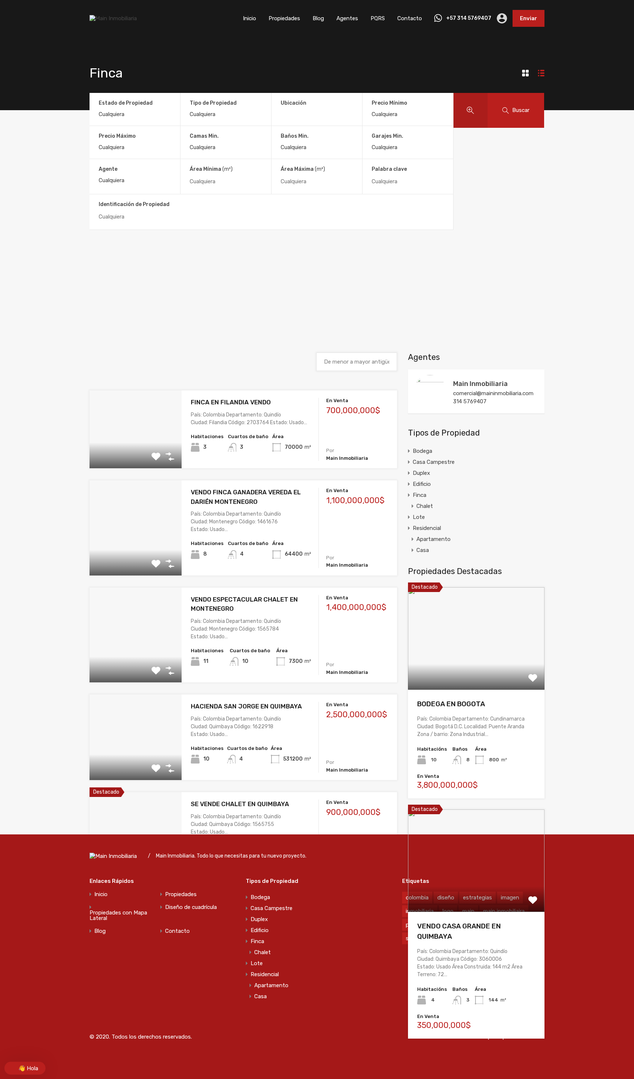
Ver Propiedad (135, 453)
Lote (419, 517)
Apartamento (433, 539)
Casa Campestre (434, 462)
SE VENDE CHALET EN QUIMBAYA (240, 804)
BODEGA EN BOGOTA (451, 704)
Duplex (421, 473)
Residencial (427, 528)
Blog (318, 18)
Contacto (409, 18)
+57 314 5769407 (468, 18)
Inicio (249, 18)
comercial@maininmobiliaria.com (493, 393)
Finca (419, 495)
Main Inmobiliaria (480, 384)
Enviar (528, 18)
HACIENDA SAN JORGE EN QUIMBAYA (246, 706)
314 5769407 (470, 401)
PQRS (378, 18)
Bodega (422, 451)
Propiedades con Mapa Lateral (118, 915)
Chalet (424, 506)
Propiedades (284, 18)
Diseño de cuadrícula (191, 907)
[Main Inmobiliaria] (113, 18)
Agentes (347, 18)
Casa (422, 550)
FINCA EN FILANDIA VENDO (231, 402)
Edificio (422, 484)
